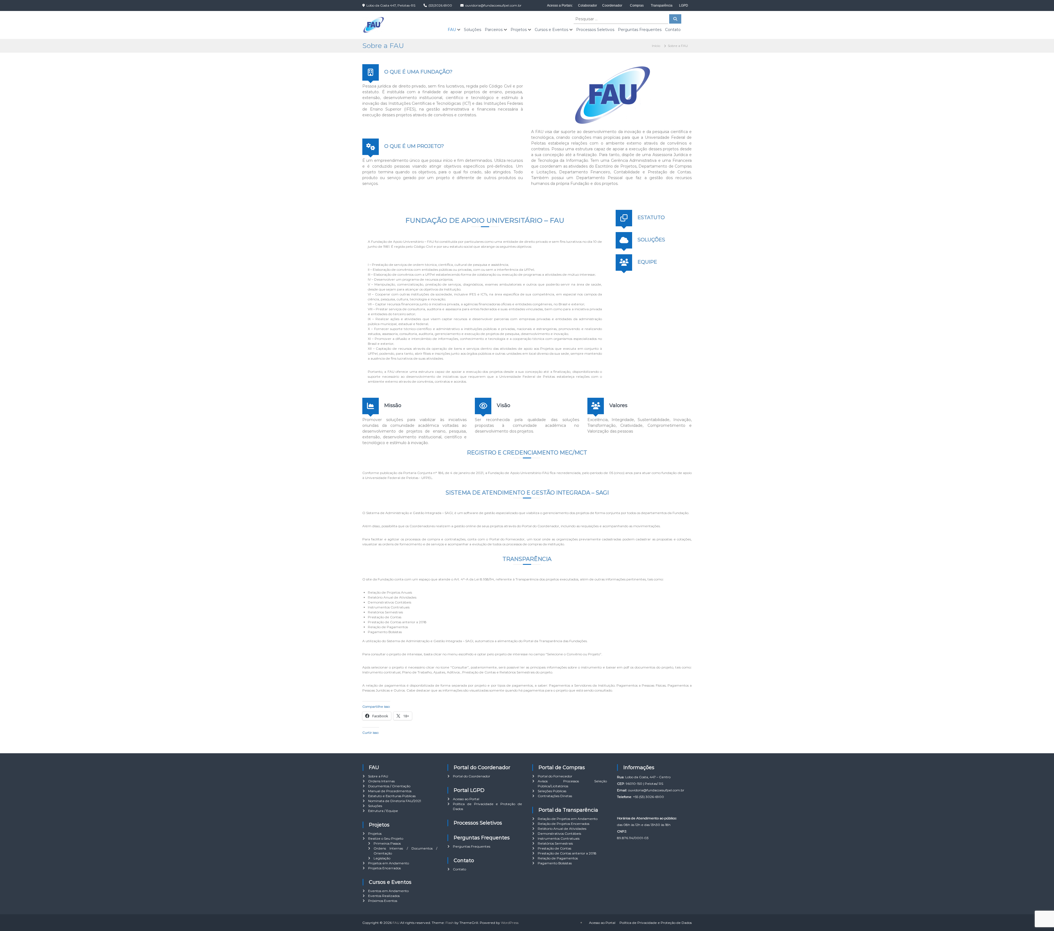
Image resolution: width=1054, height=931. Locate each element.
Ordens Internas (381, 781)
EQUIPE (647, 262)
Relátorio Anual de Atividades (562, 828)
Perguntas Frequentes (639, 29)
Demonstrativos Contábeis (559, 833)
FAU (452, 29)
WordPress (509, 923)
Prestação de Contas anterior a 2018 (567, 853)
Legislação (382, 858)
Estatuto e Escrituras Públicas (392, 796)
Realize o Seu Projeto (385, 838)
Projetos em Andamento (388, 863)
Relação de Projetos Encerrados (563, 824)
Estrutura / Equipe (383, 811)
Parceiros (494, 29)
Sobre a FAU (378, 776)
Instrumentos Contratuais (558, 838)
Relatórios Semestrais (555, 843)
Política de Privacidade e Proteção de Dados (655, 923)
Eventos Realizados (384, 896)
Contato (673, 29)
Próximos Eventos (382, 901)
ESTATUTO (651, 218)
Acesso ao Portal (466, 799)
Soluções (472, 29)
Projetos (519, 29)
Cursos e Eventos (551, 29)
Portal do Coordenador (471, 776)
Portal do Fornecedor (555, 776)
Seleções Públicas (552, 791)
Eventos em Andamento (388, 891)
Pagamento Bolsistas (555, 863)
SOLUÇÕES (651, 240)
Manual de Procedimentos (389, 791)
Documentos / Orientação (389, 786)
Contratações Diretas (555, 796)
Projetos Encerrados (384, 868)
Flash (449, 923)
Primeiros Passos (387, 843)
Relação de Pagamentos (558, 858)
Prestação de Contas (554, 848)
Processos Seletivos (595, 29)
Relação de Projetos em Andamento (568, 819)
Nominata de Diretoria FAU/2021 (394, 801)
